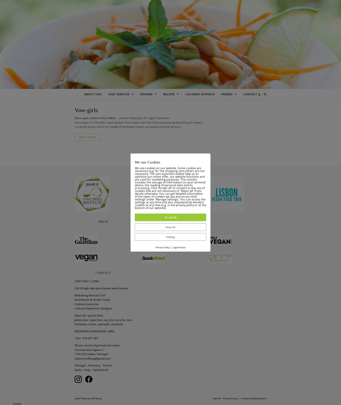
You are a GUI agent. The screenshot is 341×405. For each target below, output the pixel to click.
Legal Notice (179, 247)
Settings (170, 236)
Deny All (170, 227)
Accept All (170, 217)
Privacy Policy (162, 247)
